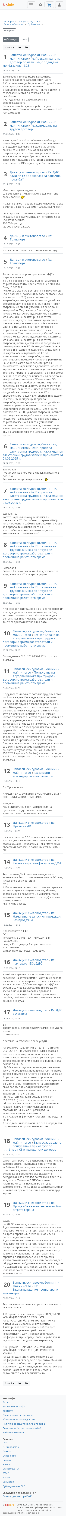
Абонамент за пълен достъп (19, 1419)
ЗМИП (6, 1473)
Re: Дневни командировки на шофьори (33, 774)
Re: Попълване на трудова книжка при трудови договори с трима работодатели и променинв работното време (29, 551)
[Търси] (41, 4)
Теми (24, 39)
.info (8, 4)
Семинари (8, 1481)
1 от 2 (8, 47)
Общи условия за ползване (18, 1415)
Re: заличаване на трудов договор (33, 127)
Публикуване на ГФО (14, 1486)
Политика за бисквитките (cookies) (22, 1428)
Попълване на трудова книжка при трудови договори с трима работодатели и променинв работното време (29, 677)
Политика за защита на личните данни (24, 1423)
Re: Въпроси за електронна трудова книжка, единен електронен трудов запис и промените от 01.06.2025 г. (33, 453)
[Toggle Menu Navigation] (31, 4)
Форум (6, 1477)
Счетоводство (11, 1446)
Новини (7, 1460)
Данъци (7, 1451)
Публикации (10, 39)
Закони (7, 1464)
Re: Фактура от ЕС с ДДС (34, 961)
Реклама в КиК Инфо (14, 1406)
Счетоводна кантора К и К (17, 1496)
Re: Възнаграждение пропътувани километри (30, 1289)
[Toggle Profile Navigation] (59, 4)
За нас (6, 1402)
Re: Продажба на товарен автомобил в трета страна (37, 1206)
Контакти (8, 1410)
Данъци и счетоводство (27, 172)
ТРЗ (5, 1442)
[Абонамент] (50, 4)
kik (8, 1504)
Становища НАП (11, 1468)
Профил (8, 30)
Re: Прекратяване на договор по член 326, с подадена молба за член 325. (31, 62)
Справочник (9, 1455)
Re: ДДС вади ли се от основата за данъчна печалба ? (35, 175)
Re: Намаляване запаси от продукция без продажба (37, 916)
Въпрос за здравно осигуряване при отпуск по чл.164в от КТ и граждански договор (32, 1146)
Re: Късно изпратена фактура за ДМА (37, 861)
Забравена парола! (13, 1432)
